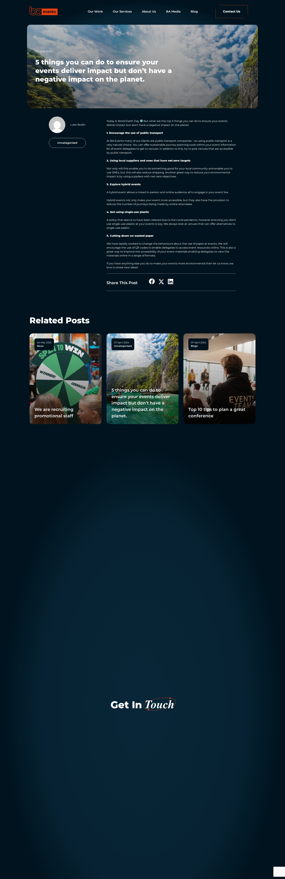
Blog (194, 11)
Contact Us (231, 11)
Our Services (122, 11)
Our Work (95, 11)
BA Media (173, 11)
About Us (149, 11)
